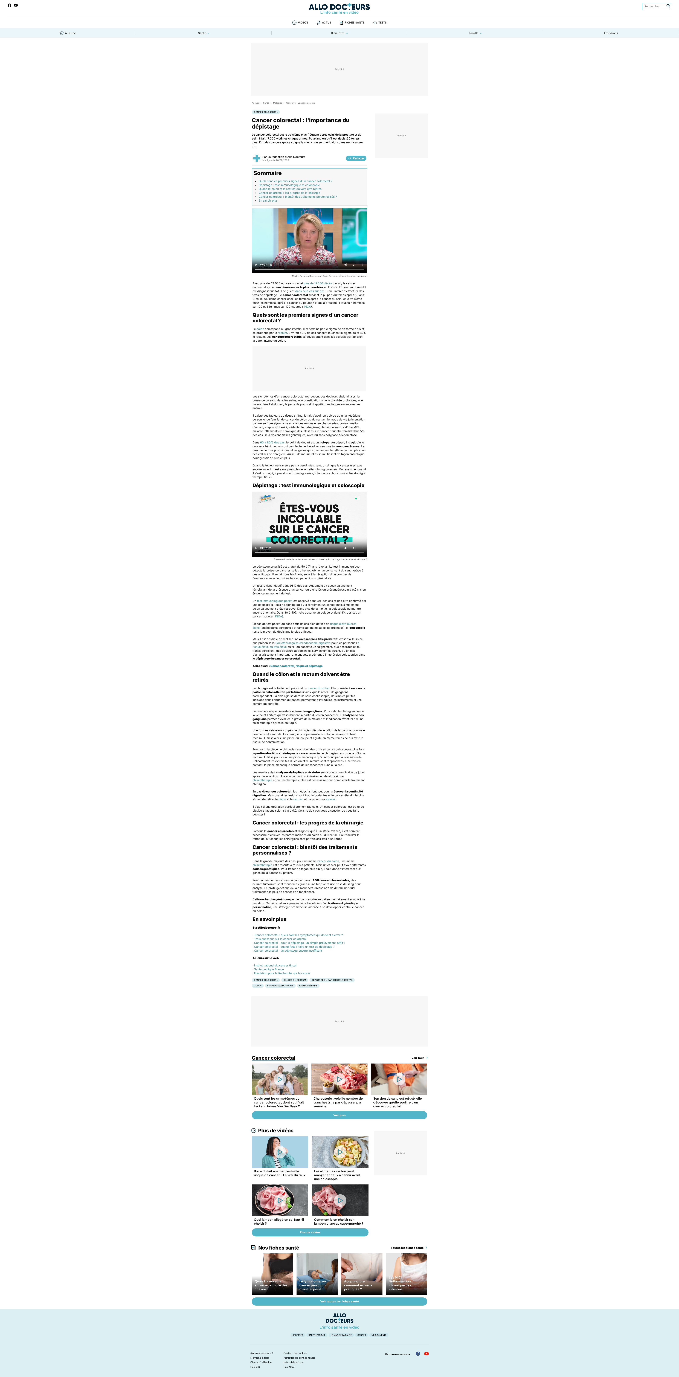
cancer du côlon (318, 688)
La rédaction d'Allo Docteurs (287, 157)
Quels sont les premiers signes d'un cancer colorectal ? (295, 181)
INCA (307, 306)
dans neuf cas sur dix (309, 291)
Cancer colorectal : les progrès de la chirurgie (289, 192)
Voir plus (339, 1115)
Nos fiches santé (278, 1248)
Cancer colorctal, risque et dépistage (296, 666)
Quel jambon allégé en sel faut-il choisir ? (279, 1222)
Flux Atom (288, 1367)
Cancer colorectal (306, 102)
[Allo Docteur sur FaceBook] (9, 5)
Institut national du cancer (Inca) (275, 965)
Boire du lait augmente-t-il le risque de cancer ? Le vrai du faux (279, 1173)
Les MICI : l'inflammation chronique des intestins (400, 1283)
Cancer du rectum (294, 980)
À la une (70, 33)
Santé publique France (269, 969)
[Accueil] (339, 1321)
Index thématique (293, 1362)
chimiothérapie (262, 780)
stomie (330, 799)
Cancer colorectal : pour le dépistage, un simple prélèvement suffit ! (299, 943)
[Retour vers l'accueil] (339, 8)
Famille (473, 33)
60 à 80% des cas (272, 442)
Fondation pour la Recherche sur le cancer (282, 973)
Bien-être (338, 33)
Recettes (298, 1335)
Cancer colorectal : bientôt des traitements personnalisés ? (298, 196)
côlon (260, 329)
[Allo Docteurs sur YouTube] (16, 5)
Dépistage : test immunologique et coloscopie (289, 185)
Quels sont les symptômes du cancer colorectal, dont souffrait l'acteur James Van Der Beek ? (279, 1102)
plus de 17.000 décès (318, 283)
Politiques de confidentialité (299, 1357)
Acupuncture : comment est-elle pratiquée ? (358, 1285)
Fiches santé (354, 22)
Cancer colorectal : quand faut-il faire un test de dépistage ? (294, 946)
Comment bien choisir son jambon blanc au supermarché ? (338, 1222)
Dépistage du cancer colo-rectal (332, 980)
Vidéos (303, 22)
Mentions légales (259, 1357)
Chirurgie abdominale (280, 985)
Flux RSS (255, 1367)
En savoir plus (268, 200)
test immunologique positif (274, 601)
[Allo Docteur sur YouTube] (426, 1353)
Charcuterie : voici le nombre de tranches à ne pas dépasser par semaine (338, 1102)
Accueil (255, 102)
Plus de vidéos (276, 1130)
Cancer (290, 102)
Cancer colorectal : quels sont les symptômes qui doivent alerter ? (298, 935)
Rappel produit (317, 1335)
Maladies (277, 102)
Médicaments (379, 1335)
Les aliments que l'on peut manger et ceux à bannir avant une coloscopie (337, 1175)
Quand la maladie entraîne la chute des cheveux (271, 1285)
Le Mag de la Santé (341, 1335)
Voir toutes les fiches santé (339, 1301)
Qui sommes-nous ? (261, 1353)
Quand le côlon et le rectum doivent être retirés (290, 189)
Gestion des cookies (295, 1353)
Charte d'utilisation (261, 1362)
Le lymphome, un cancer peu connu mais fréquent (313, 1285)
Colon (258, 985)
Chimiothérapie (308, 985)
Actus (326, 22)
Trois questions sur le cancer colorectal (280, 939)
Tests (382, 22)
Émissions (611, 33)
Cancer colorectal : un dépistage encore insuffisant (288, 950)
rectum (282, 333)
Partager (358, 158)
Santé (202, 33)
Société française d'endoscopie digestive (302, 643)
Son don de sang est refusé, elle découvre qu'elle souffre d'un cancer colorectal (397, 1102)
